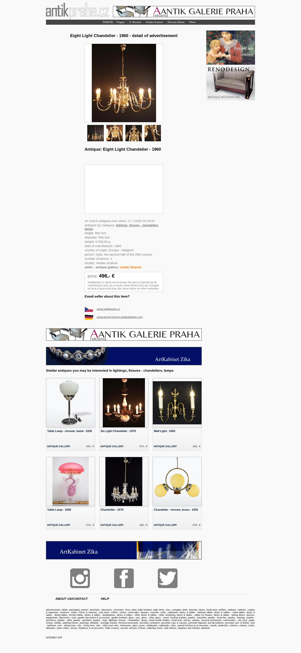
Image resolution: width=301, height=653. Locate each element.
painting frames (70, 623)
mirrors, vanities (191, 620)
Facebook (124, 578)
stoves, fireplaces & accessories (86, 628)
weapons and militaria (189, 628)
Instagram (80, 578)
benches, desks (197, 609)
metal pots (176, 620)
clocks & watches (88, 612)
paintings (84, 623)
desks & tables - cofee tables (229, 612)
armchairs (95, 609)
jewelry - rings (100, 620)
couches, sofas (158, 612)
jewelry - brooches (217, 617)
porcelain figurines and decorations (206, 623)
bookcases (212, 609)
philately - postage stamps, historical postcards (114, 623)
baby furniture (145, 609)
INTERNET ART (54, 637)
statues (243, 625)
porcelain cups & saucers (174, 623)
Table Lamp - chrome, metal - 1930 (69, 431)
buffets (222, 609)
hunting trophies (179, 617)
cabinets (231, 609)
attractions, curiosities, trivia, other (119, 609)
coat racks (104, 612)
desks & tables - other (128, 615)
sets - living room (86, 625)
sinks (173, 625)
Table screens (112, 628)
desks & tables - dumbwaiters (100, 615)
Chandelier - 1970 (112, 509)
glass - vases (162, 617)
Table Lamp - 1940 (59, 509)
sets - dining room (66, 625)
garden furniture (119, 617)
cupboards (173, 612)
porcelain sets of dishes (237, 623)
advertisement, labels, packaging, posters (67, 609)
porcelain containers (150, 623)
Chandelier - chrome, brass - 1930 (176, 509)
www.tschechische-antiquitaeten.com (119, 317)
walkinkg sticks (155, 628)
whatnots (205, 628)
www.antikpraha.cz (108, 309)
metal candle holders (159, 620)
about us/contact (71, 598)
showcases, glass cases (132, 625)
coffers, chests (118, 612)
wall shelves (170, 628)
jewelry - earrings (236, 617)
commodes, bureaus (138, 612)
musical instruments (211, 620)
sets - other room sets (107, 625)
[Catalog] (230, 63)
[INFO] (124, 339)
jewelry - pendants (82, 620)
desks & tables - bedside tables (196, 612)
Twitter (167, 578)
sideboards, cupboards (157, 625)
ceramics (64, 612)
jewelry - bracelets (197, 617)
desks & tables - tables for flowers (194, 615)
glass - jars (134, 617)
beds (185, 609)
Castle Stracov (130, 267)
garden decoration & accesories (94, 617)
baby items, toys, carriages (167, 609)
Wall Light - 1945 (164, 431)
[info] (124, 364)
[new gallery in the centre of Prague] (124, 558)
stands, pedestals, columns (224, 625)
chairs (74, 612)
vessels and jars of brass (133, 628)
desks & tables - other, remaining (158, 615)
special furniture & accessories (193, 625)
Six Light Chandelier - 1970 (118, 431)
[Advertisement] (124, 189)
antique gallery (58, 446)
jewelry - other (65, 620)
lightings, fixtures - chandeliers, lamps (128, 620)
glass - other (147, 617)
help (105, 598)
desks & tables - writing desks (229, 615)
